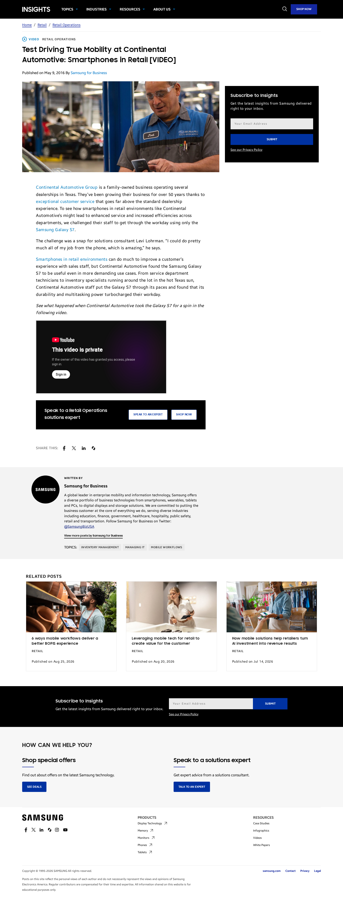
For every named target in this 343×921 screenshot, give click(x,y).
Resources (130, 9)
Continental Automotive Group (67, 187)
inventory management (100, 547)
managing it (134, 547)
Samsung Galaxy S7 (55, 229)
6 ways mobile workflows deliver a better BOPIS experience (65, 641)
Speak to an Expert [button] (148, 414)
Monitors (143, 837)
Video (34, 39)
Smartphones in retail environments (71, 259)
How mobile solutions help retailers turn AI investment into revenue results (270, 641)
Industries (96, 9)
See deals (34, 786)
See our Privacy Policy (246, 150)
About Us (162, 9)
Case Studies (261, 823)
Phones (142, 845)
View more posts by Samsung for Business (93, 535)
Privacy (304, 871)
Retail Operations (66, 25)
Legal (317, 871)
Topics (67, 9)
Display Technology (150, 823)
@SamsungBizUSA (79, 526)
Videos (257, 837)
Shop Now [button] (184, 414)
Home (27, 25)
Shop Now (304, 9)
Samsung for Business (89, 73)
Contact (290, 871)
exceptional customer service (65, 201)
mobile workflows (166, 547)
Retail (42, 25)
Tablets (142, 852)
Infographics (261, 830)
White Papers (261, 845)
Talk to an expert (191, 786)
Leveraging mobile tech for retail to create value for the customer (166, 641)
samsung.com (272, 871)
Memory (143, 830)
